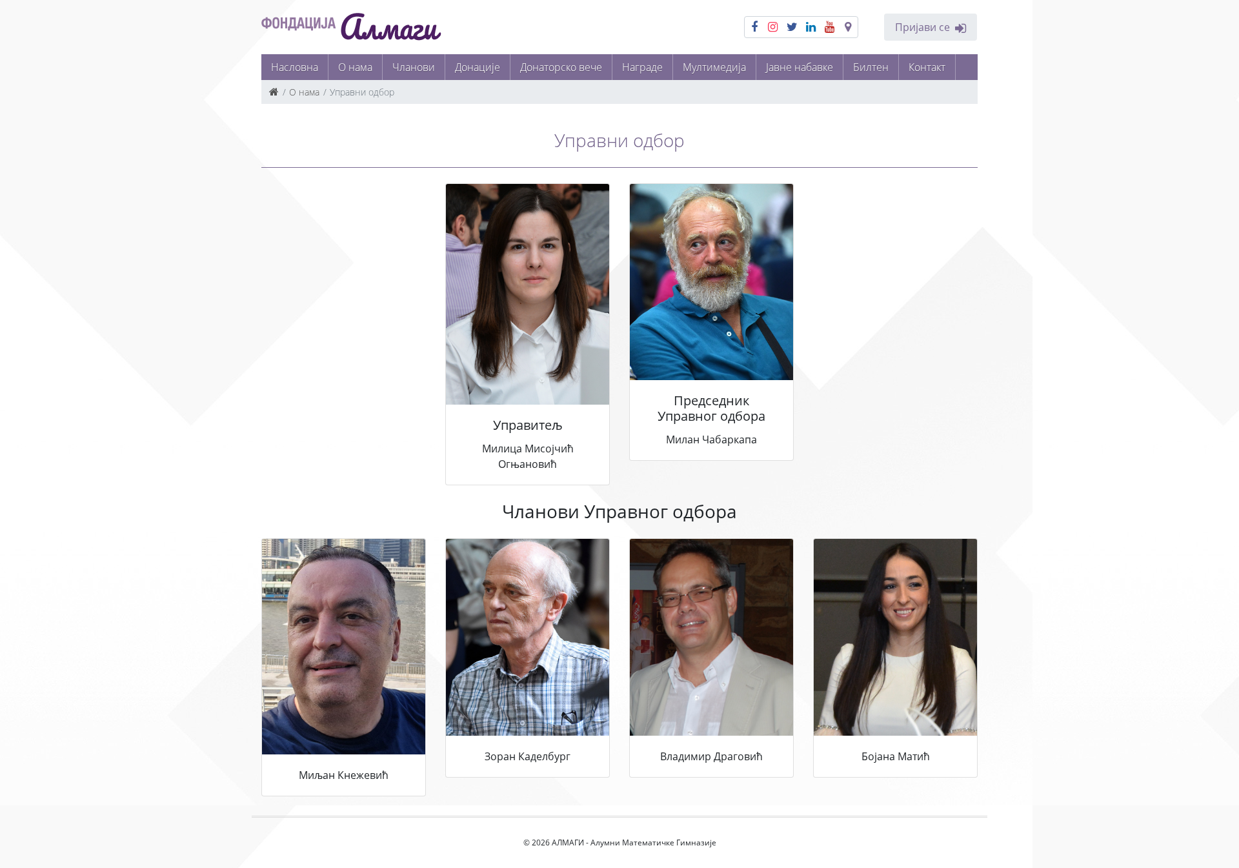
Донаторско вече (561, 67)
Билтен (871, 67)
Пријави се (922, 27)
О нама (355, 67)
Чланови (413, 67)
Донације (477, 67)
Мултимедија (714, 67)
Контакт (927, 67)
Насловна (294, 67)
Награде (642, 67)
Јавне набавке (799, 67)
